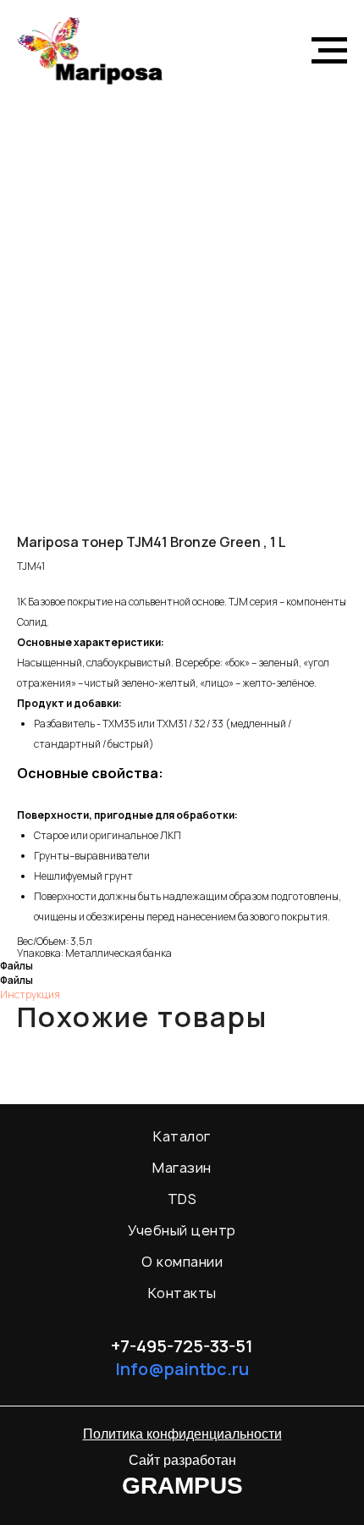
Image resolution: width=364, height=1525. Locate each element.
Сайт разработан (182, 1460)
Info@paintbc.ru (182, 1368)
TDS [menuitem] (182, 1199)
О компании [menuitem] (182, 1261)
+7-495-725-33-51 (182, 1345)
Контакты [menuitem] (182, 1293)
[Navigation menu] (329, 50)
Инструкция (30, 994)
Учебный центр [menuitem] (182, 1230)
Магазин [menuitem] (182, 1167)
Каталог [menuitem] (182, 1136)
